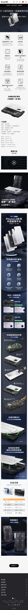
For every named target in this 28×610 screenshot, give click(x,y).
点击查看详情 (4, 205)
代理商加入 (13, 602)
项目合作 (7, 602)
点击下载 (14, 153)
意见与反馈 (14, 5)
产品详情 (8, 5)
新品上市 (5, 601)
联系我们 (16, 601)
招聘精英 (22, 601)
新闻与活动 (20, 602)
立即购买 (20, 5)
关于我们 (10, 601)
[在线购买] (13, 2)
